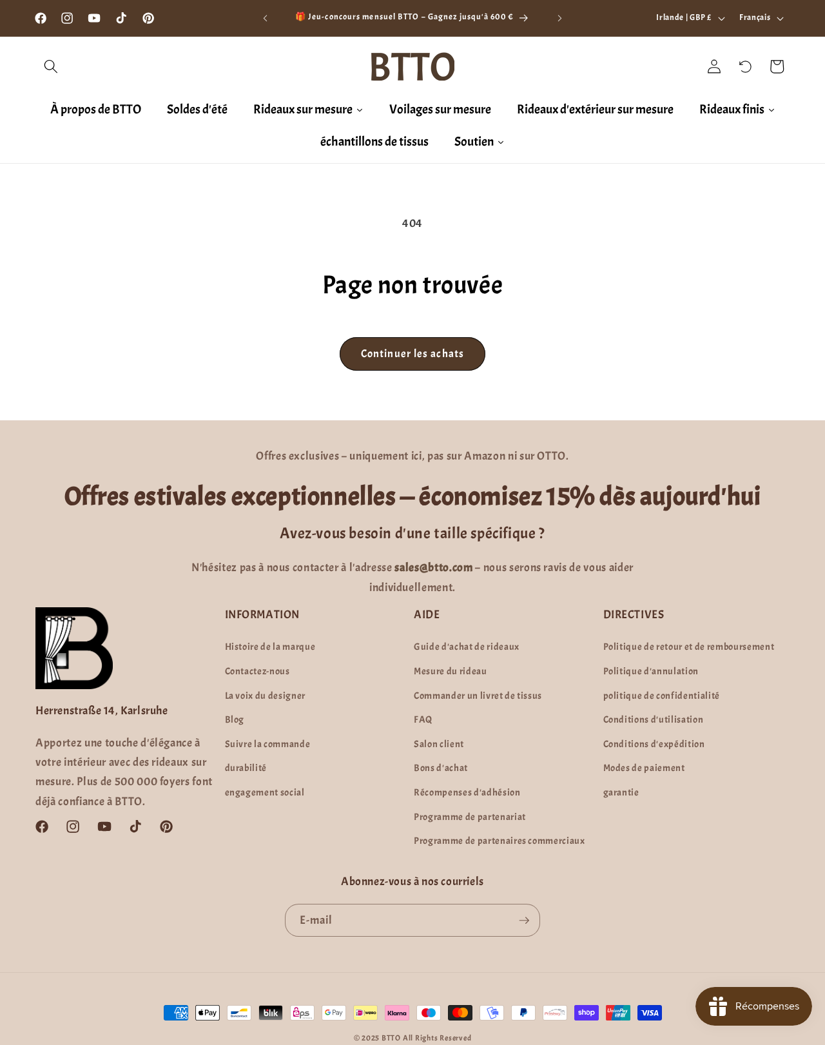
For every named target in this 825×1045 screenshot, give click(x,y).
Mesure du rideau (450, 671)
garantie (621, 792)
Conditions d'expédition (654, 743)
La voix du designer (265, 695)
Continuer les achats (412, 353)
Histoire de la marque (270, 646)
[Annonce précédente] (265, 18)
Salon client (439, 743)
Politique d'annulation (651, 671)
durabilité (246, 767)
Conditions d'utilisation (653, 719)
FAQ (423, 719)
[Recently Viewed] (745, 66)
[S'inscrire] (524, 920)
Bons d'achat (441, 767)
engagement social (265, 792)
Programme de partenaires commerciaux (499, 840)
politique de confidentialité (661, 695)
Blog (235, 719)
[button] (50, 66)
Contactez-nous (257, 671)
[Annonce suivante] (560, 18)
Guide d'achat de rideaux (466, 646)
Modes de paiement (644, 767)
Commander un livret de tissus (478, 695)
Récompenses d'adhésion (467, 792)
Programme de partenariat (470, 816)
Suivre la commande (268, 743)
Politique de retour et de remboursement (689, 646)
